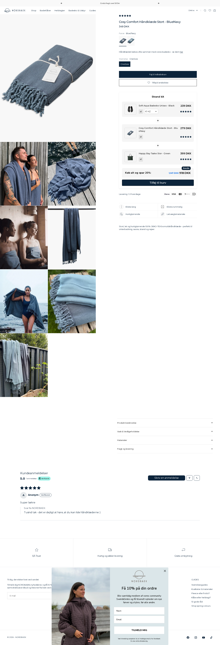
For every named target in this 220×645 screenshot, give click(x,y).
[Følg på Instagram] (195, 637)
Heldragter (59, 10)
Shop (33, 10)
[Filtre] (189, 478)
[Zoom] (89, 135)
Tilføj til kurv (158, 182)
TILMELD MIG (139, 630)
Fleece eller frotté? (200, 593)
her (181, 52)
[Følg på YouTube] (203, 637)
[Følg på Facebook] (187, 637)
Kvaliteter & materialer (202, 589)
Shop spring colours (200, 606)
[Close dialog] (165, 571)
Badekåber (45, 10)
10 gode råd (197, 601)
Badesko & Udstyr (77, 10)
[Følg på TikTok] (211, 637)
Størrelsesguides (199, 585)
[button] (125, 15)
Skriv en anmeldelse (166, 477)
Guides (92, 10)
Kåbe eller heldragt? (201, 597)
